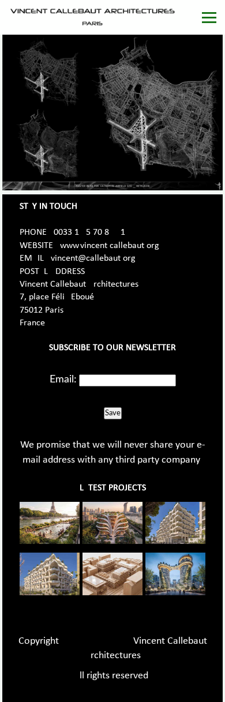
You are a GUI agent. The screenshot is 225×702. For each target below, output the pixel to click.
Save (113, 413)
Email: (63, 379)
